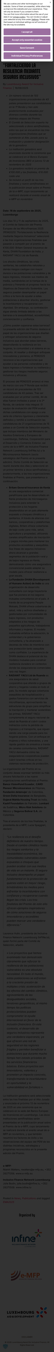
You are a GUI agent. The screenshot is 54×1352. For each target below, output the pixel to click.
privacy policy (19, 17)
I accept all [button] (27, 32)
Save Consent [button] (27, 47)
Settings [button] (35, 19)
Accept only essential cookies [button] (27, 40)
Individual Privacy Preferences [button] (27, 55)
